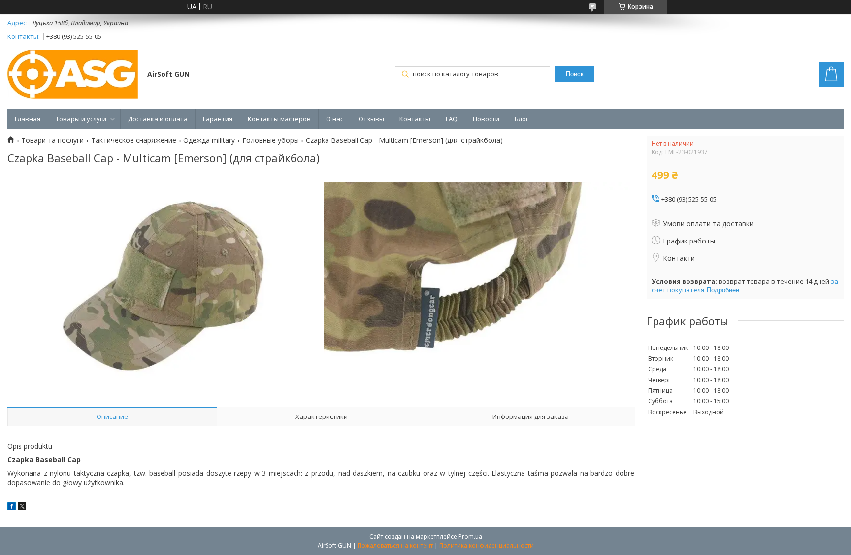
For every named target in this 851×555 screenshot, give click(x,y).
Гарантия (217, 118)
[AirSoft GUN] (72, 75)
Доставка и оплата (158, 118)
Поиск (575, 74)
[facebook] (11, 507)
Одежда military (209, 140)
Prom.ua (470, 536)
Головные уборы (270, 140)
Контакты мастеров (279, 118)
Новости (486, 118)
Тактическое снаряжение (133, 140)
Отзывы (371, 118)
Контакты (414, 118)
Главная (27, 118)
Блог (521, 118)
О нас (334, 118)
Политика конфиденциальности (486, 545)
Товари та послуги (52, 140)
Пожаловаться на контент (395, 545)
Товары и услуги (81, 118)
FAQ (452, 118)
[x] (22, 507)
